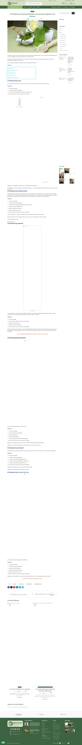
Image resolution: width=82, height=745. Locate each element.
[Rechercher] (73, 13)
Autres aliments (63, 34)
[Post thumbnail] (63, 61)
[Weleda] (63, 714)
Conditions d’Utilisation (46, 738)
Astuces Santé (62, 42)
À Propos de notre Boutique (45, 729)
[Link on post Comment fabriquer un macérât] (19, 645)
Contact (43, 724)
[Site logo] (12, 3)
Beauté (32, 11)
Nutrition (60, 32)
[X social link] (11, 587)
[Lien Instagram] (13, 729)
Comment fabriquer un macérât (19, 689)
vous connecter (14, 706)
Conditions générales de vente (46, 732)
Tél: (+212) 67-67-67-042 (15, 731)
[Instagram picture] (61, 170)
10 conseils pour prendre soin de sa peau (32, 578)
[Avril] (41, 714)
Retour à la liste (32, 594)
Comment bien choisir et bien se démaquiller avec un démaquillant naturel (71, 60)
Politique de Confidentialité (44, 735)
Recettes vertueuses (63, 50)
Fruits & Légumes (63, 36)
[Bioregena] (18, 714)
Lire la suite (19, 697)
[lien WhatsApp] (20, 587)
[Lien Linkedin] (17, 587)
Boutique (43, 722)
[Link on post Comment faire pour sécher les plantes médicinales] (45, 645)
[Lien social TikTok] (19, 729)
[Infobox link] (65, 3)
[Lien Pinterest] (14, 587)
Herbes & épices (63, 38)
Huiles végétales (63, 46)
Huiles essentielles (63, 44)
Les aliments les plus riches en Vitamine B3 (71, 79)
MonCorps (31, 18)
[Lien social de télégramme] (23, 587)
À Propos (43, 726)
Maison (60, 30)
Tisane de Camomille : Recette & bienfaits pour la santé (71, 70)
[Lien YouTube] (15, 729)
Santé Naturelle (62, 40)
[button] (3, 742)
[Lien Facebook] (8, 587)
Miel (60, 48)
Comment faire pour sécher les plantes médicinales (45, 690)
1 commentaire (36, 726)
